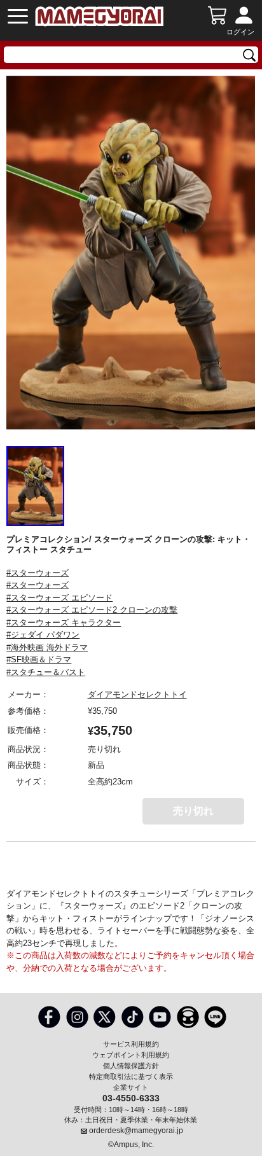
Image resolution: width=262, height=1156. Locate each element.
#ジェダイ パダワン (42, 634)
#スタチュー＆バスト (45, 672)
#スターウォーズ (37, 573)
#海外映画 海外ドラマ (47, 647)
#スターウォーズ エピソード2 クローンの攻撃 (91, 610)
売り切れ (193, 810)
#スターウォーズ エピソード (59, 597)
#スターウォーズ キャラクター (63, 622)
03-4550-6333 (131, 1097)
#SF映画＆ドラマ (38, 659)
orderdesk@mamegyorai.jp (136, 1130)
